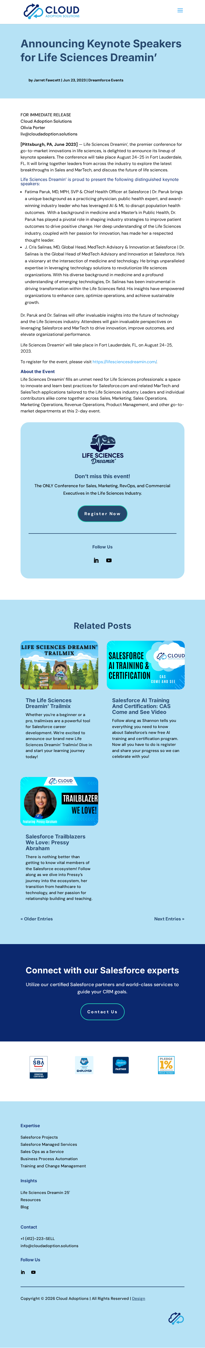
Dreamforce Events (105, 80)
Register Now (102, 513)
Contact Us (102, 1012)
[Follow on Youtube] (109, 560)
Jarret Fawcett (47, 80)
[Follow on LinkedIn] (96, 560)
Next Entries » (169, 919)
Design (138, 1298)
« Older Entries (37, 919)
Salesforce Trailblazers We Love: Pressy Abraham (55, 842)
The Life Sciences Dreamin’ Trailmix (49, 703)
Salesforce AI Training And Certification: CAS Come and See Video (141, 706)
